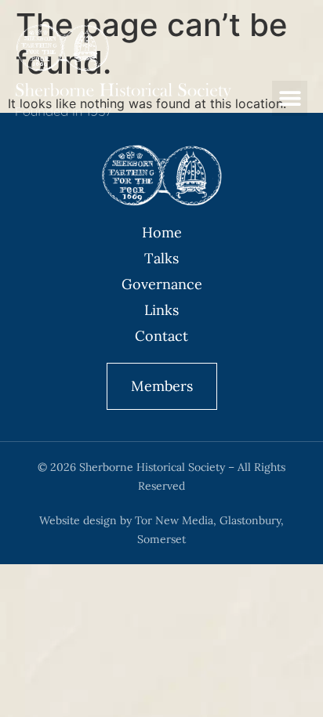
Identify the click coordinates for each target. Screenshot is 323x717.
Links (161, 310)
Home (162, 232)
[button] (289, 98)
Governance (162, 284)
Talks (161, 258)
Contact (161, 336)
